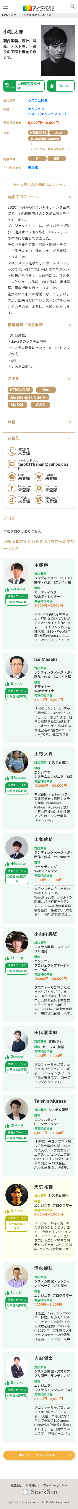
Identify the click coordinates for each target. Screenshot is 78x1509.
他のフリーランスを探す (37, 1455)
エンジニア (36, 109)
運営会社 (16, 1485)
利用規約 (31, 1485)
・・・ (50, 146)
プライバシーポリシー (54, 1485)
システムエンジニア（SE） (48, 114)
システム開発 (37, 100)
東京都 (33, 168)
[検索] (71, 6)
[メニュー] (6, 6)
